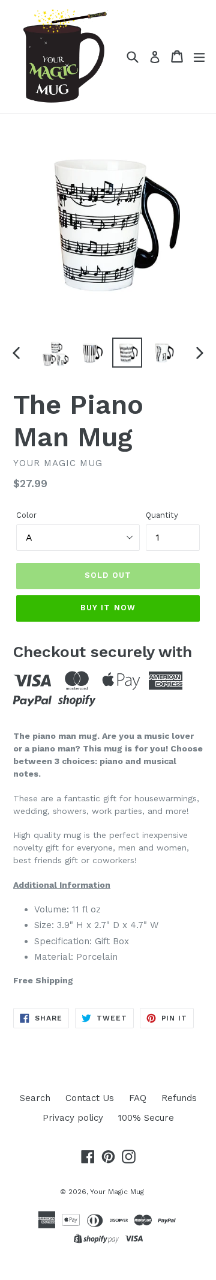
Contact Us (89, 1098)
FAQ (137, 1098)
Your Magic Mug (117, 1191)
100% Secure (146, 1117)
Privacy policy (73, 1117)
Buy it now (107, 607)
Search (35, 1098)
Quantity (162, 515)
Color (26, 515)
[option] (55, 353)
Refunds (179, 1098)
